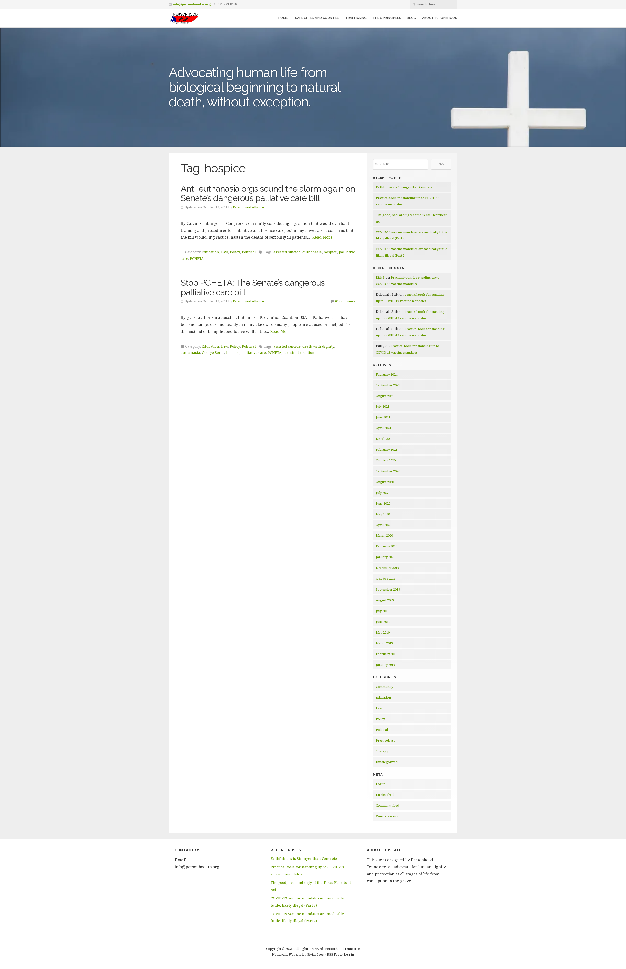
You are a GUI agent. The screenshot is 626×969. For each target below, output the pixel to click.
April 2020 (383, 525)
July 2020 (382, 492)
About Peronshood (439, 18)
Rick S (380, 277)
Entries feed (385, 794)
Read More (322, 237)
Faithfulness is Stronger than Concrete (404, 187)
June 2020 (383, 503)
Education (210, 252)
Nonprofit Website (287, 954)
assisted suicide (287, 252)
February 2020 (386, 546)
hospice (330, 252)
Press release (385, 740)
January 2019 (385, 664)
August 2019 (385, 600)
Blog (411, 18)
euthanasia (312, 252)
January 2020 (385, 557)
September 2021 (388, 385)
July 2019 (382, 611)
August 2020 (385, 482)
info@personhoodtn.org (192, 4)
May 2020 (383, 514)
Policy (235, 252)
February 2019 (386, 654)
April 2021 (383, 428)
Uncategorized (387, 762)
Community (384, 687)
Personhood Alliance (248, 207)
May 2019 (383, 632)
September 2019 (388, 589)
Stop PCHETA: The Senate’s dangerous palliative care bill (253, 287)
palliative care (253, 352)
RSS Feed (334, 954)
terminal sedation (298, 352)
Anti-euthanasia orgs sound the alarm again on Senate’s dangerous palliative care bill (268, 193)
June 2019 (383, 621)
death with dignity (318, 346)
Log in (380, 784)
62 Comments (345, 301)
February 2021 (386, 449)
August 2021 (385, 396)
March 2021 (384, 439)
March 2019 (384, 643)
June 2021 (383, 417)
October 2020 (386, 460)
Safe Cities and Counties (317, 18)
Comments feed (387, 805)
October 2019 (386, 578)
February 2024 (386, 374)
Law (224, 252)
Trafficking (356, 18)
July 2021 (382, 406)
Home (283, 18)
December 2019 (387, 568)
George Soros (213, 352)
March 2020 (384, 535)
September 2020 (388, 471)
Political (249, 252)
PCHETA (197, 258)
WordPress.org (387, 816)
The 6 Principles (387, 18)
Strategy (382, 751)
